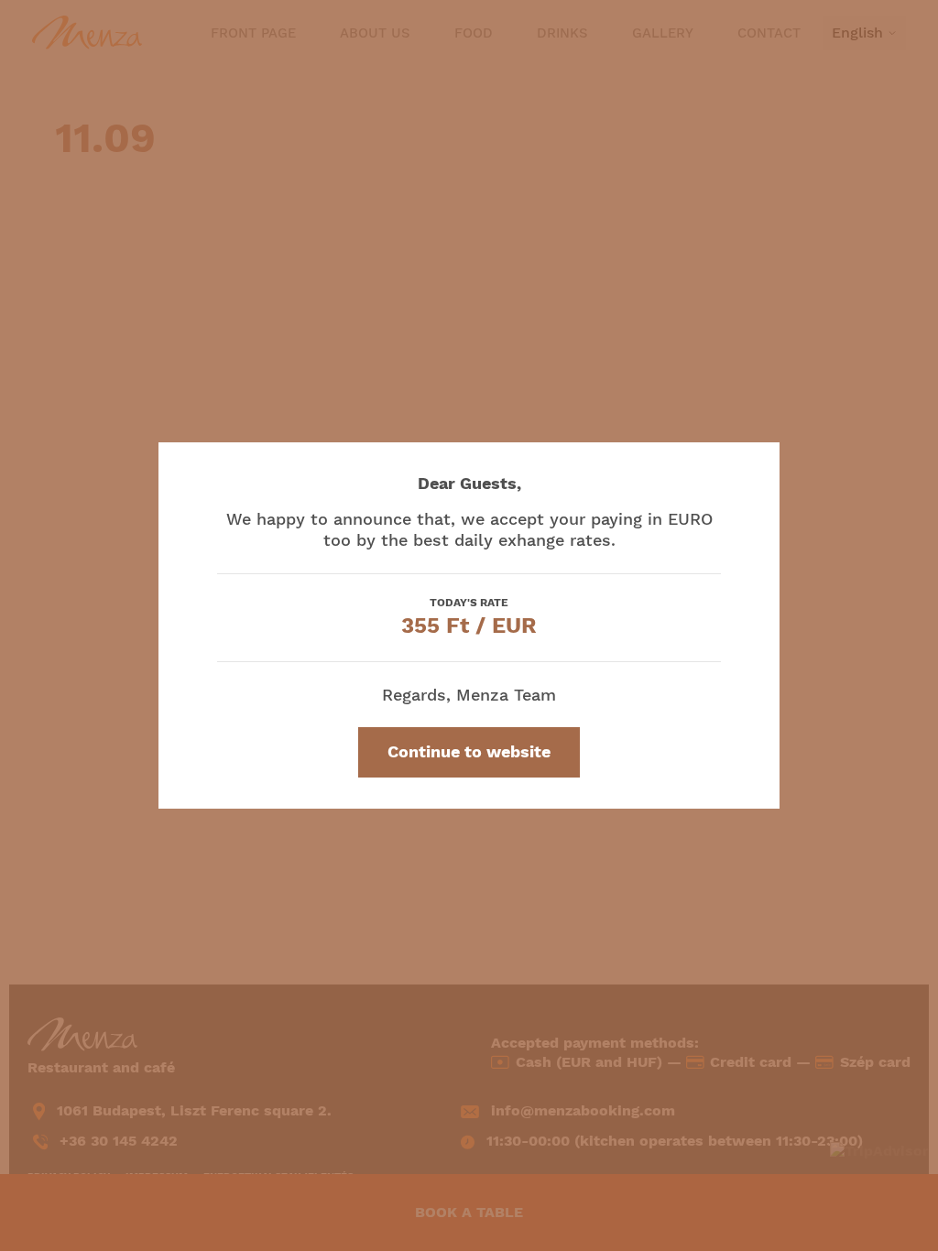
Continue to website (469, 751)
